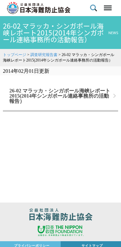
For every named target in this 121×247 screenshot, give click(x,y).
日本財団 (60, 231)
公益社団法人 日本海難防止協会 (60, 215)
